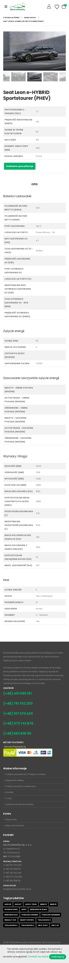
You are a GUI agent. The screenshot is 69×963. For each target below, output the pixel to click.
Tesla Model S (10, 925)
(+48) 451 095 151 (17, 693)
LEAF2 (23, 909)
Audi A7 (18, 904)
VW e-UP (55, 925)
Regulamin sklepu (14, 780)
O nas (8, 798)
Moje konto (11, 819)
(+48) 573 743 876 (18, 723)
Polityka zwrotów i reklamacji (20, 786)
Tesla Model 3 (44, 920)
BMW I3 (43, 904)
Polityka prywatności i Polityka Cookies (25, 774)
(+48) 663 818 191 (17, 733)
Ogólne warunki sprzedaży (19, 804)
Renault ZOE (10, 920)
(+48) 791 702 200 (18, 703)
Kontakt (9, 792)
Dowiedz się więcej (38, 956)
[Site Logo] (18, 6)
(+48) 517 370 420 (18, 713)
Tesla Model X (27, 925)
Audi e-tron (31, 904)
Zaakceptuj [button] (57, 956)
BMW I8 (53, 904)
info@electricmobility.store (17, 889)
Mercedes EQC (11, 915)
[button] (6, 7)
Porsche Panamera (51, 915)
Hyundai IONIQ (11, 909)
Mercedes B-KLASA (38, 909)
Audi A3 (7, 904)
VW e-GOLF (43, 925)
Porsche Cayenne (30, 915)
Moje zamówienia (14, 825)
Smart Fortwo (27, 920)
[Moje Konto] (49, 7)
